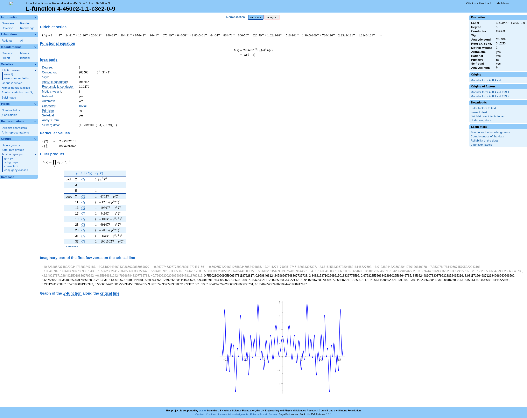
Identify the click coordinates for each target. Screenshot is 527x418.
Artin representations (15, 132)
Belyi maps (9, 97)
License (221, 414)
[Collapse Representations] (35, 121)
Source (273, 414)
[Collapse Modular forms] (35, 47)
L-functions (40, 3)
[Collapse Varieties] (35, 64)
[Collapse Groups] (35, 138)
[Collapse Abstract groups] (35, 154)
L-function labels (481, 144)
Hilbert (6, 57)
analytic (272, 17)
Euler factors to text (483, 108)
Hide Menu (501, 3)
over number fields (16, 78)
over (8, 74)
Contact (199, 414)
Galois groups (11, 145)
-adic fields (9, 114)
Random (25, 23)
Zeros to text (479, 112)
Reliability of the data (484, 140)
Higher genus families (16, 87)
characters (11, 166)
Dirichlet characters (14, 127)
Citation (471, 3)
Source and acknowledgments (490, 132)
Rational (57, 3)
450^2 (77, 3)
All (21, 40)
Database (7, 177)
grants (202, 410)
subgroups (11, 162)
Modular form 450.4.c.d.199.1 (490, 92)
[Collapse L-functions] (35, 34)
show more (72, 246)
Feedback (485, 3)
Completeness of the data (487, 136)
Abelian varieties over (17, 93)
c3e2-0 (99, 3)
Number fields (11, 110)
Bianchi (25, 57)
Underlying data (481, 120)
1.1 (88, 3)
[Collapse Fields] (35, 104)
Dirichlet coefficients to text (488, 116)
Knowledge (27, 28)
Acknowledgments (237, 414)
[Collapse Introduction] (35, 17)
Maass (24, 53)
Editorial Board (258, 414)
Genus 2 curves (12, 83)
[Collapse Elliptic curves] (35, 70)
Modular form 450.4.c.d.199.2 (490, 96)
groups (8, 158)
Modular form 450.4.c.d (486, 80)
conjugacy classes (16, 170)
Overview (8, 23)
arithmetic (256, 17)
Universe (7, 28)
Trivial (82, 106)
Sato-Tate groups (13, 149)
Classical (7, 53)
